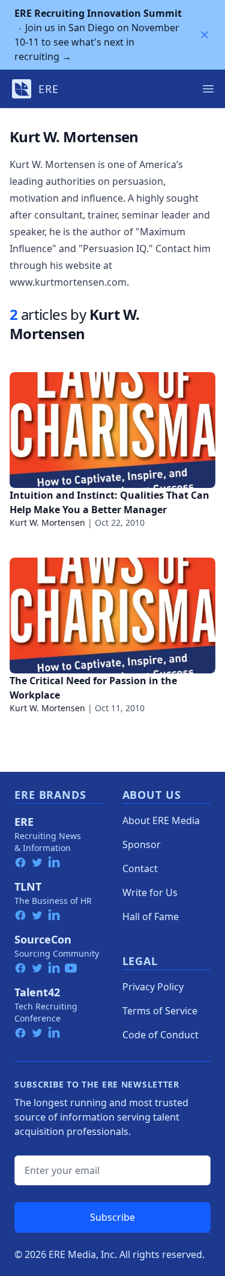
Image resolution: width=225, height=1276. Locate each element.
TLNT (27, 886)
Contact (140, 868)
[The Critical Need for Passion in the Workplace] (112, 615)
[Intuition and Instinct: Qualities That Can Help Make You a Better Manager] (112, 430)
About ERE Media (161, 820)
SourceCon (42, 939)
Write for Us (150, 892)
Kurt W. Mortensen (47, 522)
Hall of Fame (150, 916)
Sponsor (141, 844)
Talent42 (37, 992)
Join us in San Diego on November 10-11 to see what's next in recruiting (98, 35)
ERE (24, 821)
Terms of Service (159, 1010)
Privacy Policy (153, 986)
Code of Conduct (160, 1034)
